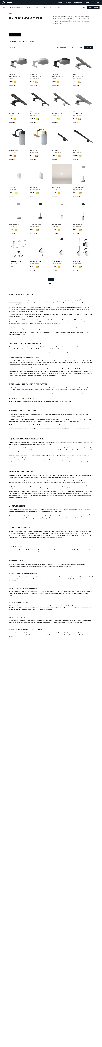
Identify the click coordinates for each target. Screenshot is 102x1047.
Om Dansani (68, 2)
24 (67, 47)
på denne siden (25, 334)
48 (70, 47)
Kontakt (87, 2)
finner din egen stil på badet (63, 401)
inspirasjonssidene (26, 401)
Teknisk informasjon (78, 2)
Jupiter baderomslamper (15, 302)
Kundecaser (58, 7)
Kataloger (37, 7)
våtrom (36, 387)
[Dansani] (8, 2)
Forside (10, 13)
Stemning (79, 47)
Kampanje (60, 2)
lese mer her (37, 398)
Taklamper (11, 448)
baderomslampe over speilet (17, 475)
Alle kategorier (14, 34)
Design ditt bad (47, 7)
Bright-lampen (35, 307)
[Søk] (80, 7)
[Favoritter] (84, 7)
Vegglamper (61, 449)
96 (72, 47)
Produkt (89, 47)
